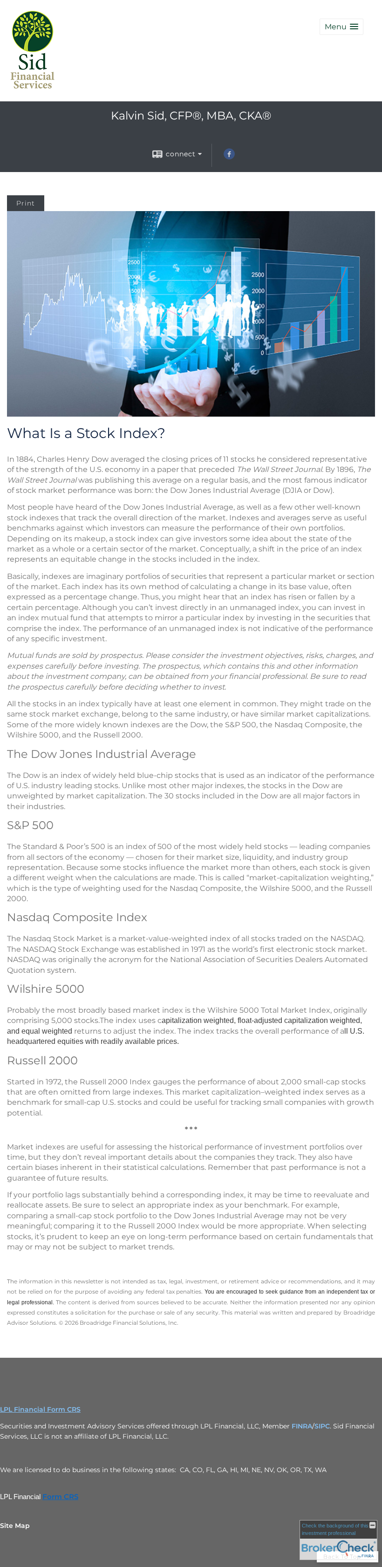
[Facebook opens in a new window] (229, 157)
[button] (341, 27)
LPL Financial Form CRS (40, 1409)
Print (25, 203)
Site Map (15, 1525)
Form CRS (60, 1497)
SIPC (322, 1426)
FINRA (302, 1426)
